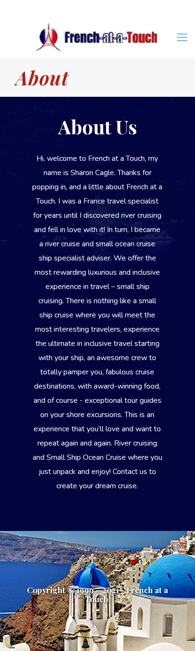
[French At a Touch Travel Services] (97, 37)
